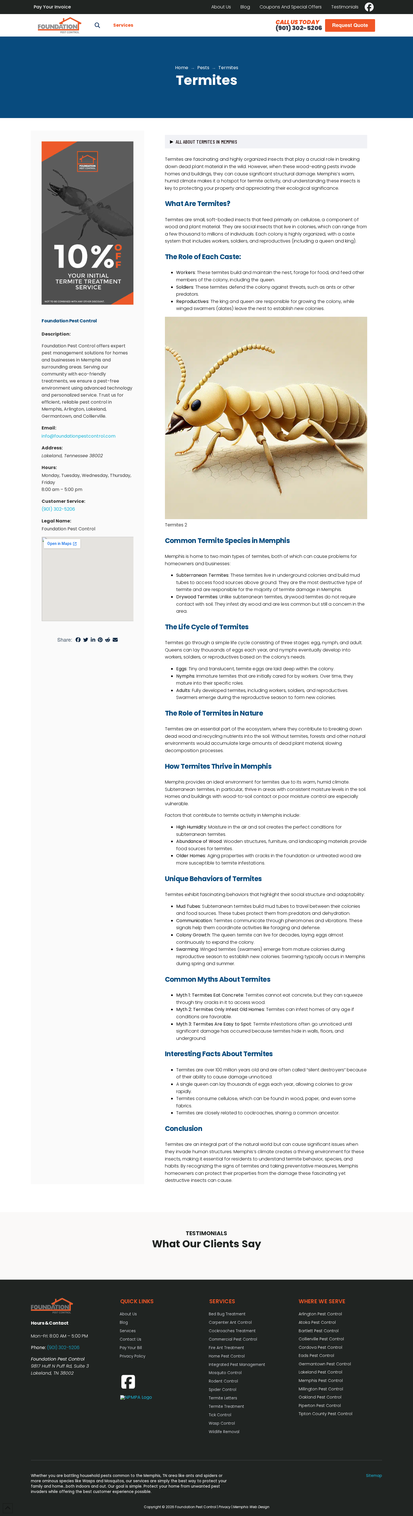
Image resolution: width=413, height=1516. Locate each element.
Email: (49, 428)
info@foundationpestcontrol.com (78, 436)
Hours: (49, 467)
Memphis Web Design (251, 1506)
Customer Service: (63, 501)
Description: (56, 334)
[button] (97, 25)
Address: (52, 448)
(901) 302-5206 (299, 28)
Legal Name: (56, 521)
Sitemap (374, 1475)
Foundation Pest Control (69, 321)
